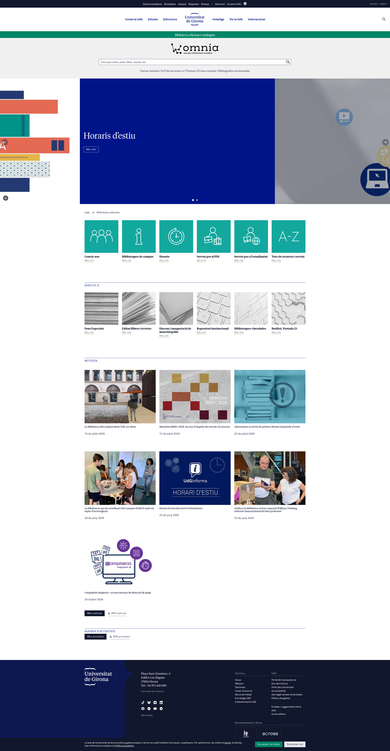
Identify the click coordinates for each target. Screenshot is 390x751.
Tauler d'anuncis (243, 691)
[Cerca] (384, 19)
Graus (238, 680)
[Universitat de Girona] (98, 677)
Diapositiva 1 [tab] (193, 200)
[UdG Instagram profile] (155, 702)
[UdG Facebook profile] (143, 708)
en (383, 4)
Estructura (170, 19)
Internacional (256, 19)
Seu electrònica (279, 684)
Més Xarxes (147, 715)
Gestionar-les (295, 744)
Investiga (218, 19)
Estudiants (170, 4)
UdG (87, 212)
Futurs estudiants (152, 4)
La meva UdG (234, 4)
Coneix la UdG (133, 19)
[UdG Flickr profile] (149, 708)
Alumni (182, 4)
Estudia (153, 19)
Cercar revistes (149, 71)
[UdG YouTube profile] (155, 708)
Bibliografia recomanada (234, 71)
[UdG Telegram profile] (161, 708)
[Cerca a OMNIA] (288, 62)
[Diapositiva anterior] (4, 142)
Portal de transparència (283, 680)
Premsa (205, 4)
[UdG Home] (195, 20)
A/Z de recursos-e (172, 71)
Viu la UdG (236, 19)
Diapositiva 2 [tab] (197, 200)
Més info (195, 154)
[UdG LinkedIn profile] (161, 702)
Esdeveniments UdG (245, 702)
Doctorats (240, 687)
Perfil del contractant (282, 687)
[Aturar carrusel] (5, 198)
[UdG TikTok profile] (143, 702)
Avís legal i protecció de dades (286, 695)
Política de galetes (280, 698)
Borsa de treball (243, 695)
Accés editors (278, 714)
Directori (220, 4)
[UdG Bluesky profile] (149, 702)
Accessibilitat (278, 691)
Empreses (193, 4)
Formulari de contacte (152, 691)
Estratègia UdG (243, 698)
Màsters (239, 684)
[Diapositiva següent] (385, 142)
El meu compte (206, 71)
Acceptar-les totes (269, 744)
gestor (228, 743)
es (374, 4)
